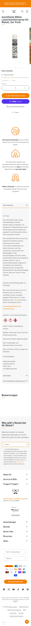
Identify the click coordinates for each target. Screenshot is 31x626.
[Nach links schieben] (11, 67)
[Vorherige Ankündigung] (2, 3)
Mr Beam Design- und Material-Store (14, 498)
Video (16, 300)
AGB (24, 460)
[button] (3, 11)
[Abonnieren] (27, 444)
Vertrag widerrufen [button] (15, 581)
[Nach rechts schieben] (19, 67)
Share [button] (17, 112)
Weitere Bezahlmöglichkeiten (16, 106)
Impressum (13, 613)
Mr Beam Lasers (12, 607)
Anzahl (4, 84)
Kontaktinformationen (16, 616)
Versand (10, 77)
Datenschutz (20, 462)
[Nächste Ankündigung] (29, 3)
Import (15, 601)
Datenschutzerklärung (14, 610)
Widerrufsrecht (23, 607)
